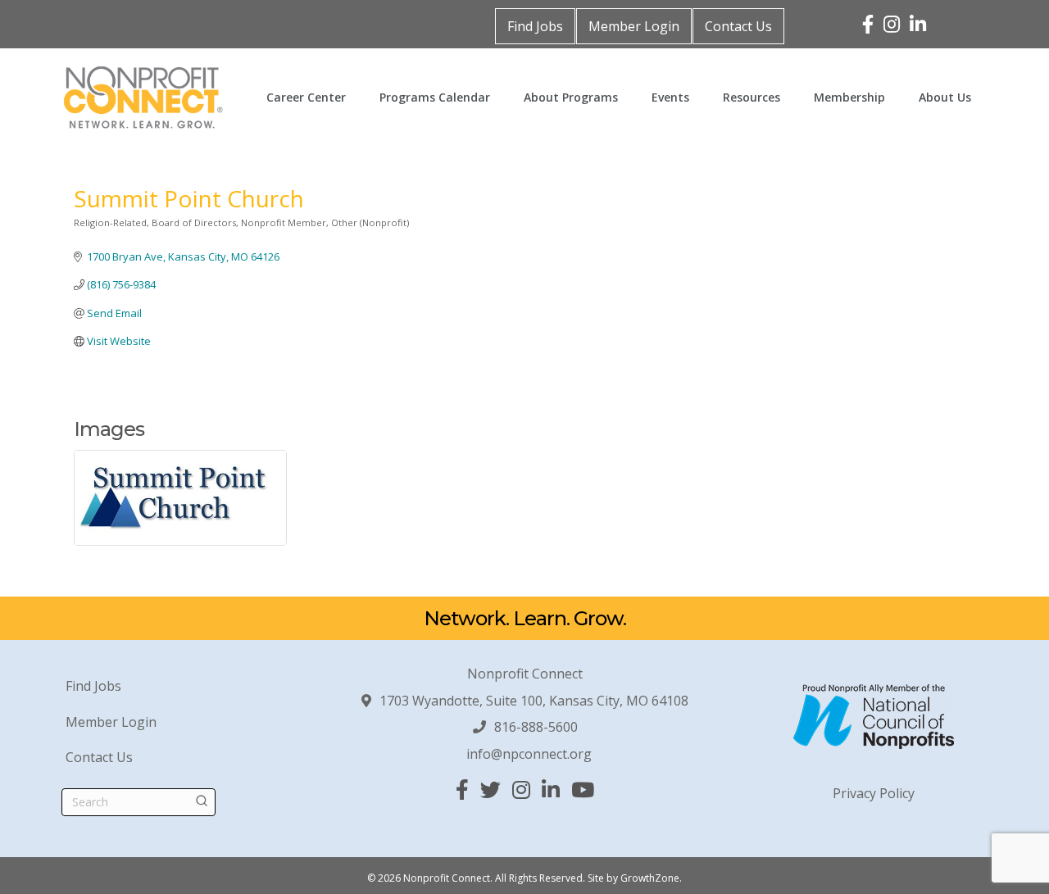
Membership (849, 97)
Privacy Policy (874, 793)
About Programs (571, 97)
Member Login (633, 26)
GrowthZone (649, 878)
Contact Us (738, 26)
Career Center (306, 97)
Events (670, 97)
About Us (945, 97)
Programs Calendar (434, 97)
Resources (751, 97)
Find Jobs (535, 26)
